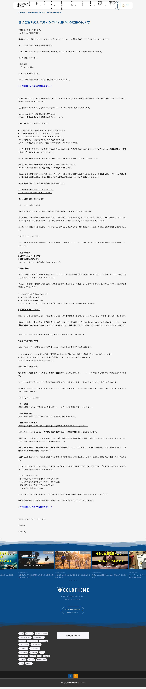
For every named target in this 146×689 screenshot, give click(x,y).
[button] (2, 566)
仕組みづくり (24, 652)
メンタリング (24, 648)
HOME (22, 12)
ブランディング (33, 641)
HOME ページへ (74, 609)
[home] (70, 676)
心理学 (33, 656)
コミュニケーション (42, 633)
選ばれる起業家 (42, 659)
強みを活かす (24, 656)
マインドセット (29, 552)
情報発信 (47, 656)
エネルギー (30, 633)
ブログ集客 (44, 641)
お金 (22, 633)
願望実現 (29, 663)
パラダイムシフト (39, 637)
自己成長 (31, 659)
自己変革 (23, 659)
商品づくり (34, 652)
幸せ (42, 652)
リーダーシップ (66, 552)
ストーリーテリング (25, 637)
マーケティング (36, 644)
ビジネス (141, 552)
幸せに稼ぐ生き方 (23, 5)
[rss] (75, 676)
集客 (22, 663)
